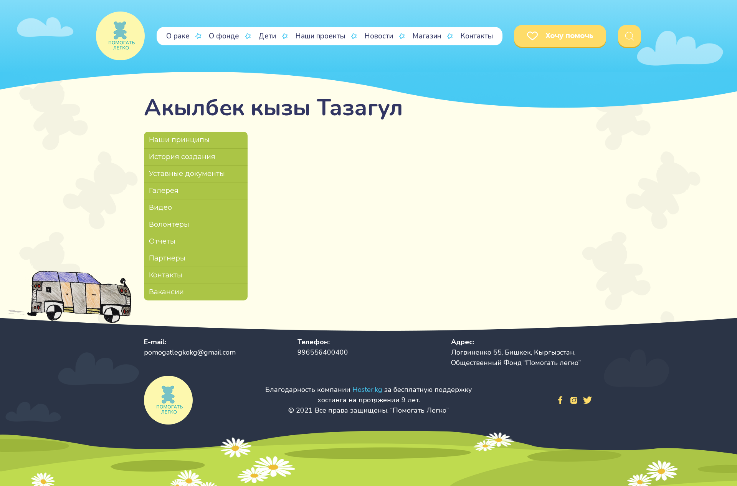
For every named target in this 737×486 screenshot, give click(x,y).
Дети (267, 36)
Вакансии (166, 292)
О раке (178, 36)
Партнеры (167, 258)
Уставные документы (187, 173)
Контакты (476, 36)
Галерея (163, 190)
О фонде (224, 36)
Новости (378, 36)
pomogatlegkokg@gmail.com (190, 352)
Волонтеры (169, 224)
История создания (182, 157)
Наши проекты (320, 36)
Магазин (426, 36)
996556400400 (322, 352)
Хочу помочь (569, 36)
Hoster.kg (367, 389)
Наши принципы (179, 140)
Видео (160, 207)
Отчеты (162, 241)
